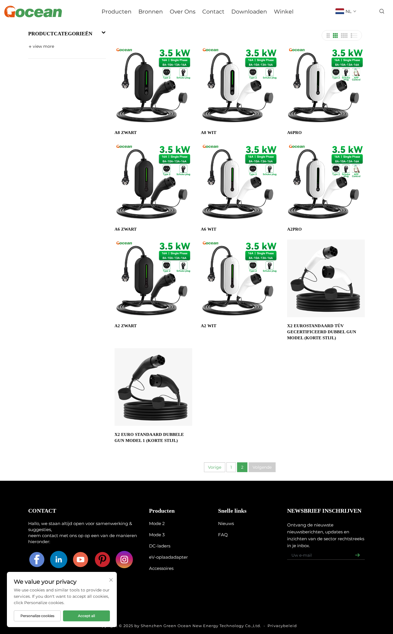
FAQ (223, 534)
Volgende (262, 467)
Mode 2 (157, 523)
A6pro (294, 132)
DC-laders (159, 546)
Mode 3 (157, 534)
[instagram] (124, 559)
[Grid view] (328, 35)
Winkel (283, 11)
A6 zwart (126, 229)
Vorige (214, 467)
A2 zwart (126, 325)
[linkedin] (58, 559)
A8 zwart (126, 132)
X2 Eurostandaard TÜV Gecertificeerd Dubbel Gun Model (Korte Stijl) (321, 331)
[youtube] (80, 559)
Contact (213, 11)
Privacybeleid (282, 625)
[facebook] (36, 559)
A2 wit (208, 325)
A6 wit (208, 229)
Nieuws (226, 523)
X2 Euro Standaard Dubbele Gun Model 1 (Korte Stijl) (149, 437)
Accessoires (161, 568)
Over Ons (182, 11)
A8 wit (208, 132)
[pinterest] (102, 559)
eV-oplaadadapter (168, 557)
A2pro (294, 229)
